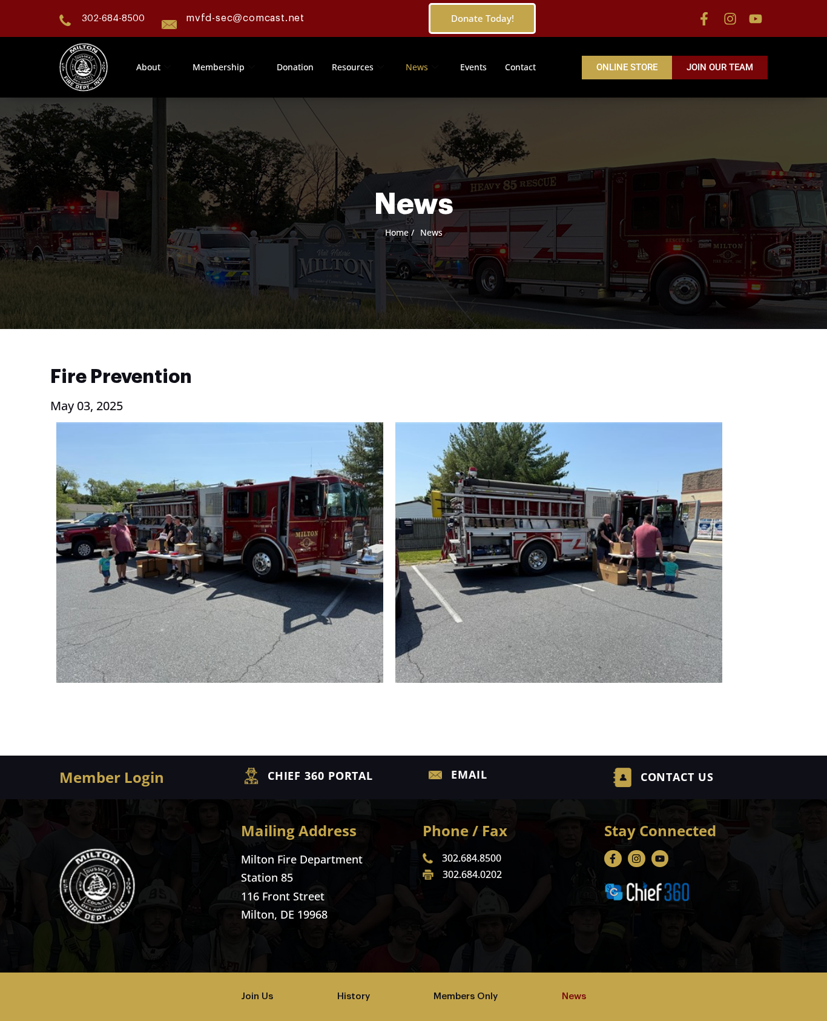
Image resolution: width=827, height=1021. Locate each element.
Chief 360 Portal (320, 775)
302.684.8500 (471, 858)
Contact (520, 67)
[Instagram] (730, 19)
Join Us (257, 996)
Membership (219, 67)
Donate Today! (482, 18)
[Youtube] (755, 19)
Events (473, 67)
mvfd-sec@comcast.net (245, 18)
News (417, 67)
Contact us (677, 777)
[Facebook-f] (704, 19)
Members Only (465, 996)
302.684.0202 (472, 874)
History (353, 996)
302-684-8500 (113, 18)
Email (469, 774)
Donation (295, 67)
